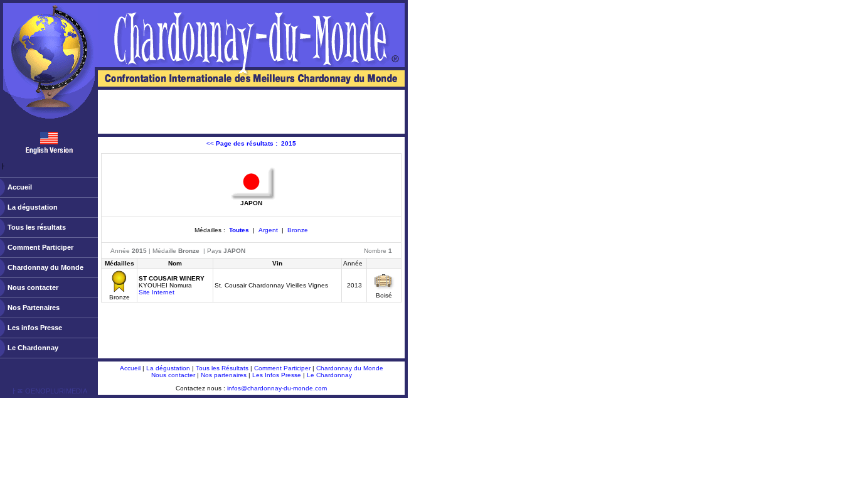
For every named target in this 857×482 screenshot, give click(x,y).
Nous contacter (33, 287)
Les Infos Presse (276, 375)
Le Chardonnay (33, 347)
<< (251, 143)
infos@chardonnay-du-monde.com (277, 388)
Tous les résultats (37, 227)
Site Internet (156, 292)
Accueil (20, 187)
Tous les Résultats (222, 368)
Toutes (239, 230)
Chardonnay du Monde (45, 267)
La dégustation (33, 207)
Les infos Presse (35, 327)
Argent (268, 230)
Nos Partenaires (34, 307)
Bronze (297, 230)
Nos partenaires (224, 375)
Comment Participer (40, 247)
